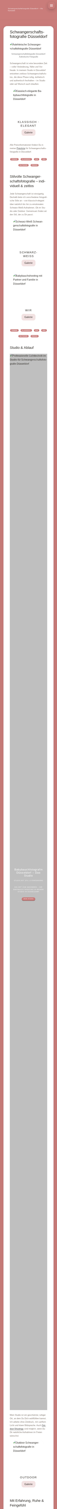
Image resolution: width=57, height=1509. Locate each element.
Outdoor (23, 165)
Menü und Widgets (51, 5)
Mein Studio (28, 899)
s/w (36, 159)
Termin (14, 159)
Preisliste (21, 148)
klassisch (26, 159)
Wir (44, 159)
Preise (34, 165)
